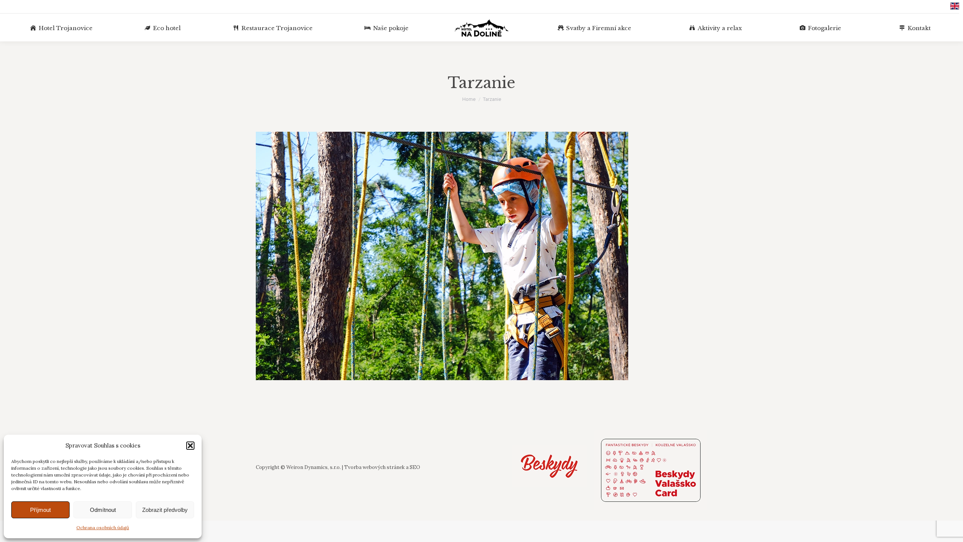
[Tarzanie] (481, 256)
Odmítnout (103, 510)
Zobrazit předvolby (165, 510)
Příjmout (40, 510)
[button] (190, 445)
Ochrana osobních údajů (102, 527)
